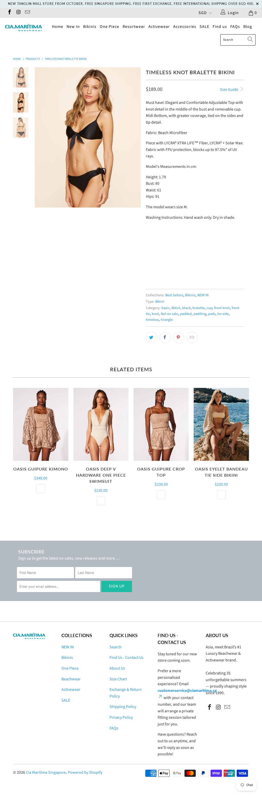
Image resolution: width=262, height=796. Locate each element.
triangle (167, 319)
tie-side (223, 314)
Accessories (184, 26)
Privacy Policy (121, 717)
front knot (222, 308)
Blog (247, 26)
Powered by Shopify (85, 772)
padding (199, 314)
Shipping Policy (123, 707)
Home (57, 26)
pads (211, 314)
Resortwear (134, 26)
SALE (204, 26)
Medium (172, 261)
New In (73, 26)
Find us (220, 26)
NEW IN (203, 295)
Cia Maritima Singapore (46, 772)
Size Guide (229, 89)
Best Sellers (174, 295)
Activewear (159, 26)
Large (190, 261)
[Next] (135, 137)
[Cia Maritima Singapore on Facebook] (9, 13)
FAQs (235, 26)
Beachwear (71, 679)
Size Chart (118, 679)
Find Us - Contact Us (127, 657)
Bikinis (89, 26)
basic (165, 308)
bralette (198, 308)
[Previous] (40, 137)
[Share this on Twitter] (151, 337)
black (186, 308)
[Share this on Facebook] (165, 337)
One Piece (109, 26)
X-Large (209, 261)
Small (153, 261)
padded (186, 314)
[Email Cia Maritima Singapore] (27, 13)
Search (116, 647)
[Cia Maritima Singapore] (23, 27)
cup (209, 308)
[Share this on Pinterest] (178, 337)
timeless (152, 319)
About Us (117, 668)
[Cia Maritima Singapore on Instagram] (18, 13)
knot (155, 314)
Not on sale (169, 314)
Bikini (159, 301)
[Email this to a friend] (192, 337)
